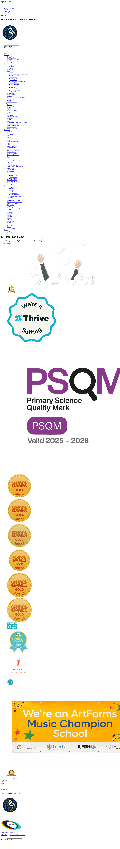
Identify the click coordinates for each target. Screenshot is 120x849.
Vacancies (9, 100)
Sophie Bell (13, 91)
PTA (8, 172)
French (9, 137)
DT (8, 135)
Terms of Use (10, 233)
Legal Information (10, 832)
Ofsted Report (10, 93)
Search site (3, 839)
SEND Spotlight (14, 194)
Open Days (10, 61)
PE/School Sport (11, 147)
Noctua (9, 209)
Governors (10, 72)
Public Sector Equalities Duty (14, 202)
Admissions (10, 68)
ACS (8, 158)
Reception (9, 213)
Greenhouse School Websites (17, 835)
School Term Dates (9, 8)
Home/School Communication (15, 166)
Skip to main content (6, 1)
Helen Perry (13, 77)
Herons (9, 218)
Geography (10, 118)
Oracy (8, 144)
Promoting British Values (13, 200)
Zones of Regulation (15, 196)
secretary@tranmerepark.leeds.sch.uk (10, 793)
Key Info (6, 185)
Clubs (8, 163)
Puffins (9, 224)
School (6, 63)
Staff (8, 71)
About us (12, 174)
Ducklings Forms (11, 58)
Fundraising (13, 177)
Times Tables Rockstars (13, 181)
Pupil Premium (11, 197)
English (9, 108)
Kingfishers (10, 225)
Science (9, 112)
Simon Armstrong (15, 90)
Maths (8, 109)
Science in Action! (12, 153)
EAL (11, 191)
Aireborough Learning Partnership (16, 97)
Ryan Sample (13, 88)
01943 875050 (4, 789)
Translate (16, 47)
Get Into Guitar (14, 165)
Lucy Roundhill (14, 84)
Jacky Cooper (14, 78)
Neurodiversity (14, 193)
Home (5, 53)
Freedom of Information (13, 203)
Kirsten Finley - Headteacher (17, 81)
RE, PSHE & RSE (12, 149)
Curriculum (7, 103)
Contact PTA (13, 175)
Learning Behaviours (12, 141)
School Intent (10, 106)
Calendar (6, 10)
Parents (6, 156)
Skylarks (9, 216)
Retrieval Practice (11, 152)
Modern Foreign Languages (14, 125)
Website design (4, 835)
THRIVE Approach (12, 102)
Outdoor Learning (11, 127)
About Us (9, 56)
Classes (6, 210)
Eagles (9, 215)
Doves (9, 227)
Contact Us (7, 12)
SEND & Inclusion (12, 188)
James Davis (13, 80)
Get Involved (13, 178)
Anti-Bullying (10, 99)
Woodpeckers (10, 221)
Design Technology (12, 116)
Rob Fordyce (13, 87)
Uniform (9, 62)
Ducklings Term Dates (13, 59)
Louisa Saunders (14, 83)
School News (10, 66)
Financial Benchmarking (13, 208)
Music (8, 121)
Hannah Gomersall (15, 75)
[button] (7, 15)
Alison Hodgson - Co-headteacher (19, 74)
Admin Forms (10, 159)
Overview (9, 105)
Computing (10, 115)
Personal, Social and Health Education (17, 122)
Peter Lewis (13, 86)
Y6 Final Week (11, 228)
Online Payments (11, 169)
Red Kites (9, 219)
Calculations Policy (12, 110)
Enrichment (7, 130)
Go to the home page (6, 243)
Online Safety (10, 171)
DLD (11, 190)
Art (8, 113)
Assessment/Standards (13, 199)
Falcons (9, 222)
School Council (11, 94)
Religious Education (12, 124)
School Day (10, 69)
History (9, 119)
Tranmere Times (8, 11)
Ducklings (9, 212)
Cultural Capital (11, 206)
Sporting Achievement (13, 155)
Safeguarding (10, 205)
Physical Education (12, 128)
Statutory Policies (11, 187)
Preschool (6, 55)
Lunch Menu (10, 168)
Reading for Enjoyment (13, 150)
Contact (6, 230)
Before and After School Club (15, 160)
